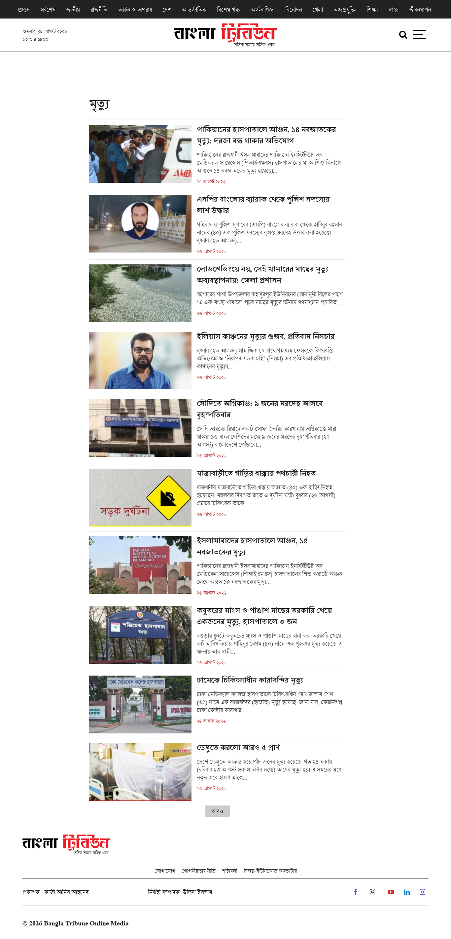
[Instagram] (422, 892)
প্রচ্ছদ (24, 9)
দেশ (166, 9)
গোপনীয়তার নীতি (198, 871)
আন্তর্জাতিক (194, 9)
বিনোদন (293, 9)
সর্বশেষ (47, 9)
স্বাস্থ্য (393, 9)
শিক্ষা (372, 9)
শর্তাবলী (229, 871)
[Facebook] (355, 892)
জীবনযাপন (420, 9)
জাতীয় (73, 9)
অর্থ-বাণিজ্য (263, 9)
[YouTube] (391, 892)
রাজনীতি (99, 9)
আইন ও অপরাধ (135, 9)
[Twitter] (372, 892)
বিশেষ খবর (228, 9)
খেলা (317, 9)
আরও (217, 811)
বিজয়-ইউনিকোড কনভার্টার (270, 871)
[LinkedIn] (407, 892)
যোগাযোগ (165, 871)
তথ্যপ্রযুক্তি (344, 9)
